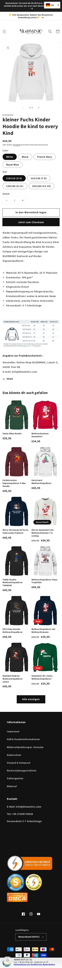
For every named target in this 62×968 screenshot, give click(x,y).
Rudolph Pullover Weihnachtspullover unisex (13, 678)
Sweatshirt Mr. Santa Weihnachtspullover (42, 677)
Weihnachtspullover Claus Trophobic (44, 581)
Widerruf (12, 786)
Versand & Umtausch (18, 762)
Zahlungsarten (15, 778)
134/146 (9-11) (14, 186)
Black (25, 156)
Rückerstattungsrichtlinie (21, 770)
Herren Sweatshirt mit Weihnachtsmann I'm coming (43, 533)
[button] (4, 31)
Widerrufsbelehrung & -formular (25, 747)
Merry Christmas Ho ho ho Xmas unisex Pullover (15, 531)
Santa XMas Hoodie (12, 433)
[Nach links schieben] (23, 107)
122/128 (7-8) (39, 178)
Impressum (13, 731)
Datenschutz (14, 755)
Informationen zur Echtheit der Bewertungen (34, 964)
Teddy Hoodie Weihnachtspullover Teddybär (13, 582)
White (9, 156)
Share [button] (10, 378)
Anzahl (6, 193)
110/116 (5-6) (14, 178)
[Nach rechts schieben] (38, 107)
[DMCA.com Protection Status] (17, 901)
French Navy (44, 156)
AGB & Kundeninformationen (23, 739)
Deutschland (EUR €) (29, 936)
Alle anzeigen (31, 699)
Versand (16, 145)
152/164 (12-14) (41, 186)
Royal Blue (12, 164)
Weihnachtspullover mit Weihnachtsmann (43, 630)
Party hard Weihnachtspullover (42, 481)
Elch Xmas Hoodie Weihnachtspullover (13, 630)
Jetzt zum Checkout (31, 222)
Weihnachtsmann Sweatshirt (40, 435)
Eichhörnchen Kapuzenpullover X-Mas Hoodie (14, 483)
